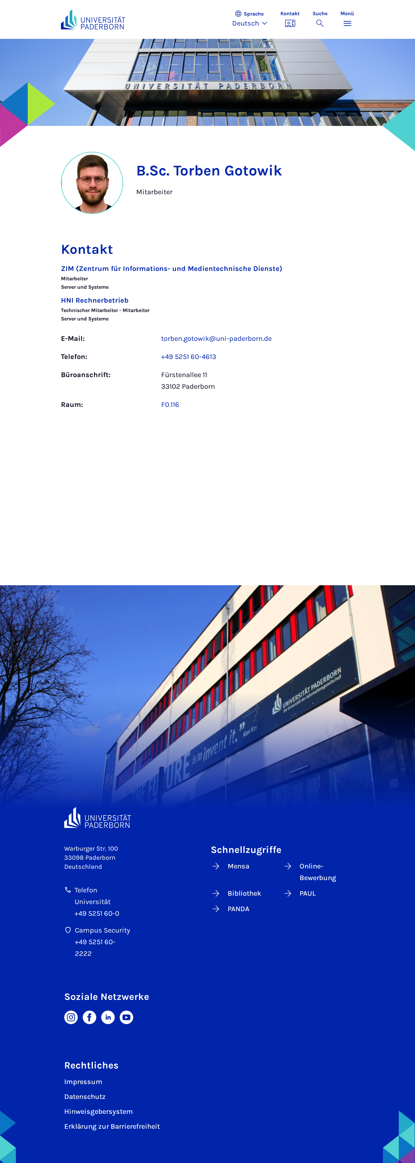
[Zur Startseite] (93, 19)
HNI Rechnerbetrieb (95, 300)
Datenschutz (85, 1096)
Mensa (238, 866)
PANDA (238, 909)
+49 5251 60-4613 (188, 356)
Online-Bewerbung (318, 872)
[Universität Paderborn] (97, 817)
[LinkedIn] (108, 1016)
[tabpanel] (207, 340)
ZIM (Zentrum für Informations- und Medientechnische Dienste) (171, 268)
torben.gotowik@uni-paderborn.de (216, 338)
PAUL (308, 893)
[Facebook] (89, 1016)
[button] (253, 19)
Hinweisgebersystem (98, 1111)
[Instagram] (71, 1016)
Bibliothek (244, 893)
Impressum (83, 1082)
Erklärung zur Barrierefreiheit (112, 1126)
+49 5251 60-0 (97, 913)
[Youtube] (126, 1016)
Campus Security (102, 930)
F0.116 (170, 404)
